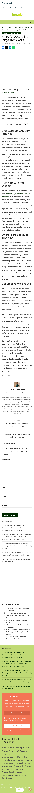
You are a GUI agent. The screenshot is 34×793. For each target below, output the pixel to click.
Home (4, 28)
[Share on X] (6, 47)
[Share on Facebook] (3, 47)
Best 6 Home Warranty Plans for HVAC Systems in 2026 (17, 7)
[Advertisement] (17, 68)
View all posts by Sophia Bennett (17, 393)
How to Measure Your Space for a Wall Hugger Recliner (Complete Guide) (18, 632)
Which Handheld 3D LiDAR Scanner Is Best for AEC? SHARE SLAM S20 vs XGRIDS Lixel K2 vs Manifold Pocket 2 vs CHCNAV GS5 (16, 537)
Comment (6, 459)
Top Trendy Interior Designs (16, 613)
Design (10, 28)
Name (4, 488)
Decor (27, 28)
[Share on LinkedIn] (10, 47)
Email (4, 497)
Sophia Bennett (9, 43)
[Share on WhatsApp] (13, 47)
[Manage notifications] (30, 789)
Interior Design (18, 28)
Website (5, 506)
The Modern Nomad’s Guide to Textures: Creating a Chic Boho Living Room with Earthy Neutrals (17, 546)
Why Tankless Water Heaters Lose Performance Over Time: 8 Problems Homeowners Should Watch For (14, 528)
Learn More (10, 790)
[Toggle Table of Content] (25, 125)
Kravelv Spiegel (8, 93)
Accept (19, 790)
